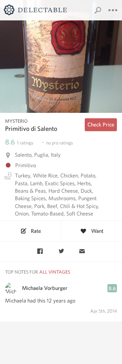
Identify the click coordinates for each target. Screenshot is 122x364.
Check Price (100, 124)
